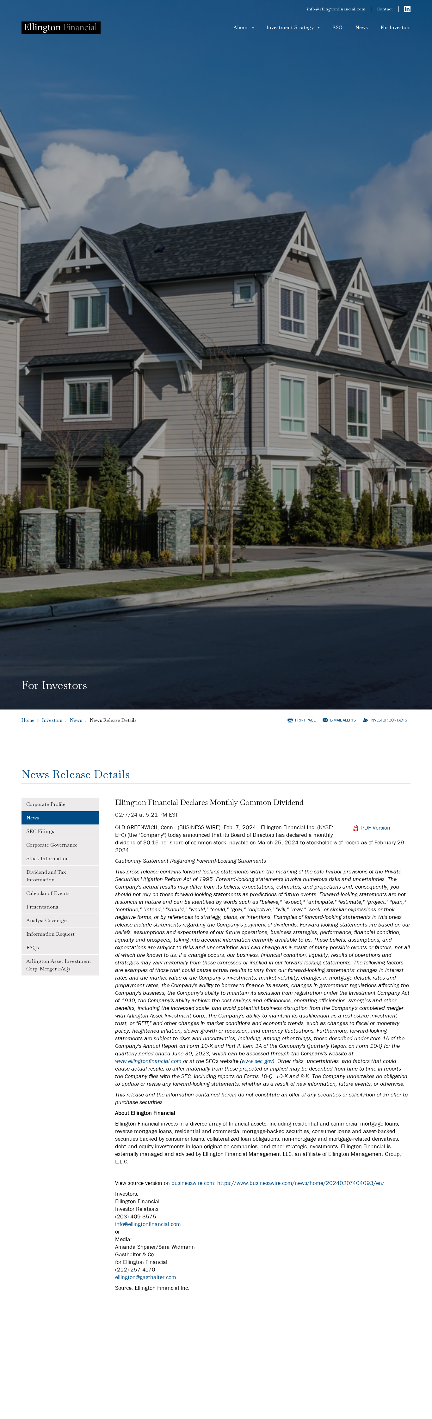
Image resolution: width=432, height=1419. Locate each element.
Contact (385, 9)
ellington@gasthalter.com (145, 1277)
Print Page (305, 720)
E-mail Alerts (343, 720)
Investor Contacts (388, 720)
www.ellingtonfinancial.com (148, 1061)
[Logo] (61, 27)
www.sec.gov (257, 1061)
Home (28, 720)
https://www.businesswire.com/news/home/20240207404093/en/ (301, 1183)
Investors (52, 720)
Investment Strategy (290, 27)
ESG (337, 27)
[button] (243, 27)
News (361, 27)
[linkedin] (407, 8)
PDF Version (375, 827)
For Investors (395, 27)
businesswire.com (192, 1183)
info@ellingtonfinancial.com (336, 9)
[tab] (60, 804)
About (240, 27)
